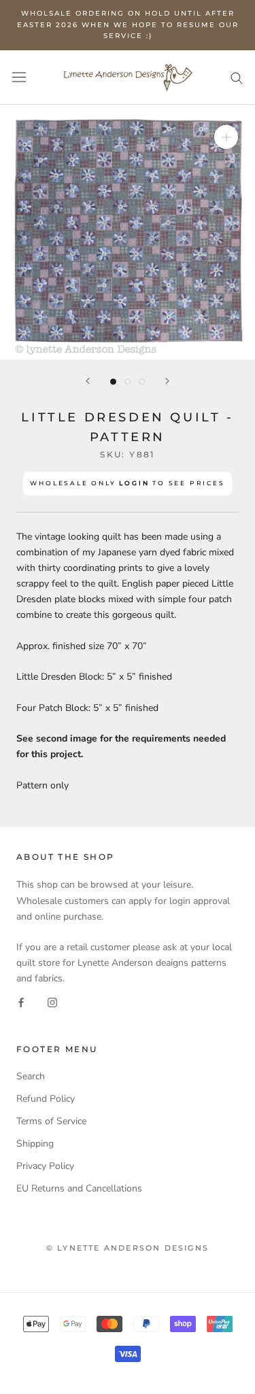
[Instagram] (52, 1001)
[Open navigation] (19, 77)
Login (134, 483)
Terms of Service (51, 1121)
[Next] (167, 381)
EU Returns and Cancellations (79, 1188)
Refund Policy (45, 1098)
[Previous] (88, 381)
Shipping (35, 1143)
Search (30, 1076)
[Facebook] (21, 1001)
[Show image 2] (127, 382)
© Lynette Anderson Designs (127, 1248)
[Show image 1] (113, 382)
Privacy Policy (45, 1166)
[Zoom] (226, 136)
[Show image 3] (142, 382)
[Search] (237, 77)
